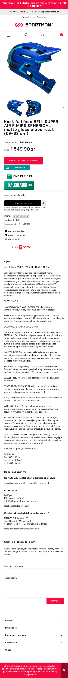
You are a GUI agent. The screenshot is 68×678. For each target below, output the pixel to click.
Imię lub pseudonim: (14, 566)
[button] (8, 35)
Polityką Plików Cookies (22, 668)
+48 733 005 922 (21, 11)
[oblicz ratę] (34, 247)
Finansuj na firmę (22, 203)
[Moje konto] (42, 34)
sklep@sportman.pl (49, 11)
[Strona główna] (34, 25)
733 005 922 (12, 210)
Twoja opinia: (10, 577)
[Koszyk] (59, 34)
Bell (17, 220)
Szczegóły (36, 5)
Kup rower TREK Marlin (16, 3)
